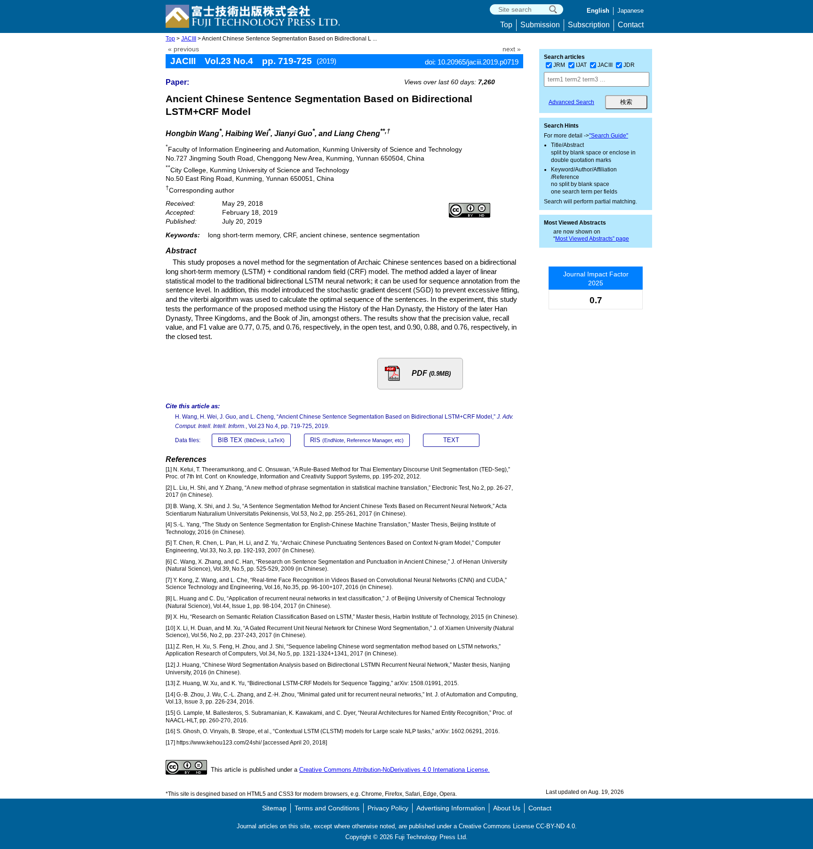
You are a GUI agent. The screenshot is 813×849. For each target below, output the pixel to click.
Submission (540, 25)
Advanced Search (571, 102)
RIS (357, 440)
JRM (559, 65)
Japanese (630, 10)
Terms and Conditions (327, 808)
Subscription (589, 25)
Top (506, 25)
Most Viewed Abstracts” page (592, 238)
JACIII (188, 38)
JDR (629, 65)
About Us (506, 808)
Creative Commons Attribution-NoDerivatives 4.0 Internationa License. (394, 769)
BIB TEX (251, 440)
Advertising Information (450, 808)
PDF (431, 373)
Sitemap (274, 808)
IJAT (581, 65)
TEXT (451, 440)
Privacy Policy (387, 808)
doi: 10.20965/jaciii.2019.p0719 (471, 62)
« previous (183, 49)
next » (511, 49)
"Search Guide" (608, 135)
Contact (631, 25)
